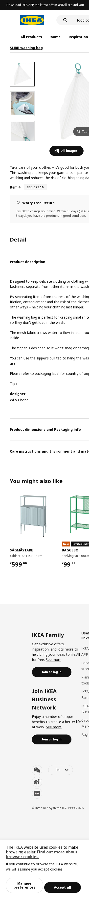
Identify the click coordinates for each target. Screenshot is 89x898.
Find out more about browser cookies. (42, 854)
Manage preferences (24, 885)
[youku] (37, 793)
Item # (15, 187)
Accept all (62, 887)
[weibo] (37, 782)
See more (53, 659)
